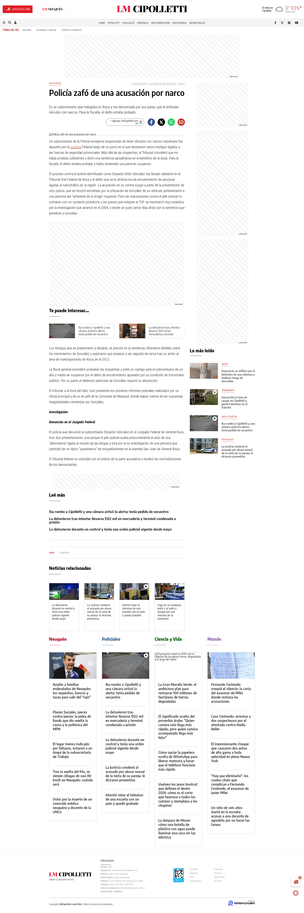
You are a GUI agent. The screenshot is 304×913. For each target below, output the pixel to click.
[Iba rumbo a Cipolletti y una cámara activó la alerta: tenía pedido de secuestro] (204, 423)
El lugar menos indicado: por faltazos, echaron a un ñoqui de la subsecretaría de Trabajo (72, 750)
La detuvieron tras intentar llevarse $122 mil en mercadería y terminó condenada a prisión (164, 332)
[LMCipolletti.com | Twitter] (283, 22)
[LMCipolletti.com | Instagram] (290, 22)
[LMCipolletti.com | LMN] (52, 9)
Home (102, 23)
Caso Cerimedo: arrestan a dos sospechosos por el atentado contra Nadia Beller (231, 722)
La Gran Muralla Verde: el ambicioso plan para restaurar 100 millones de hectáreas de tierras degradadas (177, 692)
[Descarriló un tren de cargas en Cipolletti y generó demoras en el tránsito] (204, 397)
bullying (27, 30)
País (192, 877)
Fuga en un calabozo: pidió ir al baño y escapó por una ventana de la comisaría (169, 611)
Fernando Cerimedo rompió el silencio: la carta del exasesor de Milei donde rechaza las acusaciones (231, 692)
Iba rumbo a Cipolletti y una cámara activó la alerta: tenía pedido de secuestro (94, 331)
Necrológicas (197, 23)
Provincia (142, 23)
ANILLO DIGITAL (229, 416)
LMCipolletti (139, 84)
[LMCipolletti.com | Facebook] (276, 22)
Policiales (128, 23)
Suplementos (195, 881)
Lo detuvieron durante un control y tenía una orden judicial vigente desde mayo (110, 529)
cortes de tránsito (72, 30)
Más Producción (160, 23)
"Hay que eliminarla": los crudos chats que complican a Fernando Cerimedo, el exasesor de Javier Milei (230, 784)
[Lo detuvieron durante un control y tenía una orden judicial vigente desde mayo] (64, 591)
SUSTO (224, 364)
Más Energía (179, 23)
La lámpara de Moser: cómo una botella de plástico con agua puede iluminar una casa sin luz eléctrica (176, 828)
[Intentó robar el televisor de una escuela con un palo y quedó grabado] (134, 591)
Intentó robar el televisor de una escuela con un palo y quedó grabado (133, 610)
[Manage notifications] (296, 893)
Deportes (194, 873)
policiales (227, 439)
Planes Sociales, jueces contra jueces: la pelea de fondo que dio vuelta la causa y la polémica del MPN (72, 720)
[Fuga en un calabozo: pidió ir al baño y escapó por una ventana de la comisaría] (169, 591)
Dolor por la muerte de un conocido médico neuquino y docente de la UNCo (72, 805)
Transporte (228, 390)
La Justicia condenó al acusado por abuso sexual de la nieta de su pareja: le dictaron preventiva (99, 611)
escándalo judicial (46, 30)
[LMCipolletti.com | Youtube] (296, 22)
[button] (4, 22)
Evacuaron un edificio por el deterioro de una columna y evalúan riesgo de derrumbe (238, 376)
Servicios (218, 881)
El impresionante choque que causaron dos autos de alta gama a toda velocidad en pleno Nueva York (230, 752)
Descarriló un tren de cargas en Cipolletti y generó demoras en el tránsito (234, 402)
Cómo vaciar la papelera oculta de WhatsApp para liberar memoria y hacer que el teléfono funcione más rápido (177, 760)
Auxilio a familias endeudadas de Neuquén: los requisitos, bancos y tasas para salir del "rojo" (72, 690)
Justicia (75, 147)
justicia (154, 84)
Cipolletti (114, 23)
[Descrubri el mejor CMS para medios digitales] (242, 906)
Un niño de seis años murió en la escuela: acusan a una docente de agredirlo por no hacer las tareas (230, 816)
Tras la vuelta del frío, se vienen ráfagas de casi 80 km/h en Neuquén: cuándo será (73, 777)
